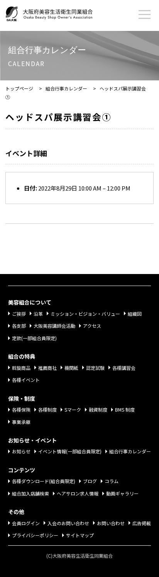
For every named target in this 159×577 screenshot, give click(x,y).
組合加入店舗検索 (30, 493)
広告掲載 (141, 523)
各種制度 (47, 409)
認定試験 (95, 367)
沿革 (38, 313)
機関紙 (71, 367)
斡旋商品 (21, 367)
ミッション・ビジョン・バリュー (85, 313)
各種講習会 (123, 367)
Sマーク (72, 409)
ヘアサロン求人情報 (77, 493)
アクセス (92, 325)
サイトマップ (80, 535)
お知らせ (21, 451)
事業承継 (21, 422)
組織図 (135, 313)
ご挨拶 (19, 313)
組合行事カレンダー (130, 451)
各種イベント (26, 379)
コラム (111, 481)
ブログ (90, 481)
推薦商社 (47, 367)
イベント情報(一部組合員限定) (69, 451)
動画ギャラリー (122, 493)
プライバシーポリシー (35, 535)
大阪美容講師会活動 (54, 325)
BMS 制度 (125, 409)
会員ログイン (26, 523)
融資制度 (98, 409)
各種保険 (21, 409)
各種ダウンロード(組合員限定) (43, 481)
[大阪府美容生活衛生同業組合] (57, 12)
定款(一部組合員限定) (34, 338)
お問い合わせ (111, 523)
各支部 (19, 325)
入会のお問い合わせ (68, 523)
